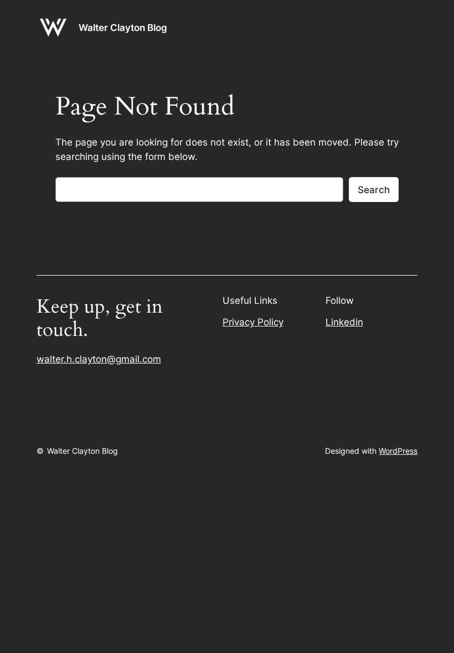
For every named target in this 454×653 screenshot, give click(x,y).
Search (374, 189)
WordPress (398, 450)
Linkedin (344, 322)
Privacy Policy (253, 322)
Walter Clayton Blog (123, 27)
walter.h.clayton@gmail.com (99, 359)
